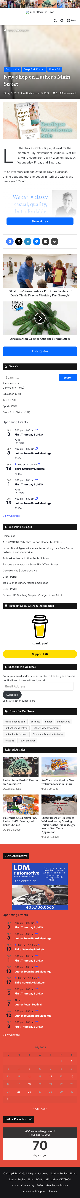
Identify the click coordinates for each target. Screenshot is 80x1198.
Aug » (44, 1108)
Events (53, 1191)
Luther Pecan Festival (16, 728)
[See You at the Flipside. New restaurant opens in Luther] (59, 767)
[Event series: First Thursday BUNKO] (36, 430)
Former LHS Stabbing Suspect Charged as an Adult (32, 595)
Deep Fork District (34, 69)
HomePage (9, 535)
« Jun (35, 1108)
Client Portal (10, 576)
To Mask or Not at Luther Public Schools (26, 558)
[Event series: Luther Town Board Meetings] (36, 448)
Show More (39, 221)
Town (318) (9, 399)
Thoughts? (40, 351)
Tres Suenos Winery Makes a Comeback (26, 582)
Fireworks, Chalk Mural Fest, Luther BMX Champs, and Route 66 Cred (20, 822)
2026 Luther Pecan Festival (52, 1185)
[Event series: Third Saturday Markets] (39, 464)
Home (10, 30)
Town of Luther (27, 740)
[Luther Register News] (40, 12)
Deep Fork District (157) (16, 412)
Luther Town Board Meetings (33, 453)
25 (18, 1091)
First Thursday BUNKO (29, 434)
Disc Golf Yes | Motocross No (20, 570)
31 (8, 1099)
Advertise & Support (35, 1191)
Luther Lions (63, 721)
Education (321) (12, 393)
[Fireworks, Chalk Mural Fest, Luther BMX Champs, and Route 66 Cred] (21, 805)
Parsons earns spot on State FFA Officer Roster (30, 564)
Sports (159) (10, 406)
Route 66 (54, 69)
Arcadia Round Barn (15, 721)
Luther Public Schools (16, 734)
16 (72, 1076)
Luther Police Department (46, 728)
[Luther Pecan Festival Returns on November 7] (21, 767)
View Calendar (11, 515)
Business (35, 721)
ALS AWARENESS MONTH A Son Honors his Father (32, 542)
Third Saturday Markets (30, 468)
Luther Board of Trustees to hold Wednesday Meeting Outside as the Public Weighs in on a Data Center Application (58, 825)
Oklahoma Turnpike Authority (48, 734)
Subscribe (12, 694)
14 (50, 1076)
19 (29, 1084)
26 (29, 1091)
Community (22, 30)
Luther (48, 721)
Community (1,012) (13, 387)
